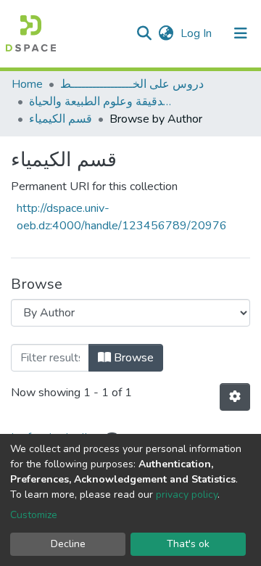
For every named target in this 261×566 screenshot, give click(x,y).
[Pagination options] (235, 397)
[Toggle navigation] (240, 33)
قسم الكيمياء (60, 119)
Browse (132, 358)
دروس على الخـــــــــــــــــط (132, 84)
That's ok (188, 544)
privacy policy (187, 494)
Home (27, 84)
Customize (33, 515)
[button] (166, 33)
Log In (198, 33)
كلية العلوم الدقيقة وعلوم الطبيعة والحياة (101, 102)
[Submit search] (144, 33)
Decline (68, 544)
